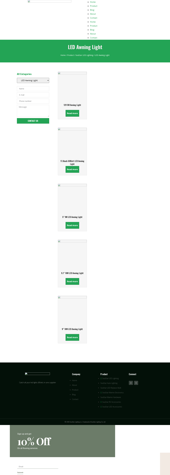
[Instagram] (136, 383)
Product (93, 6)
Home (93, 2)
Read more (72, 113)
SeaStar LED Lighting (84, 55)
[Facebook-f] (131, 383)
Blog (92, 10)
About (93, 14)
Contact (93, 18)
